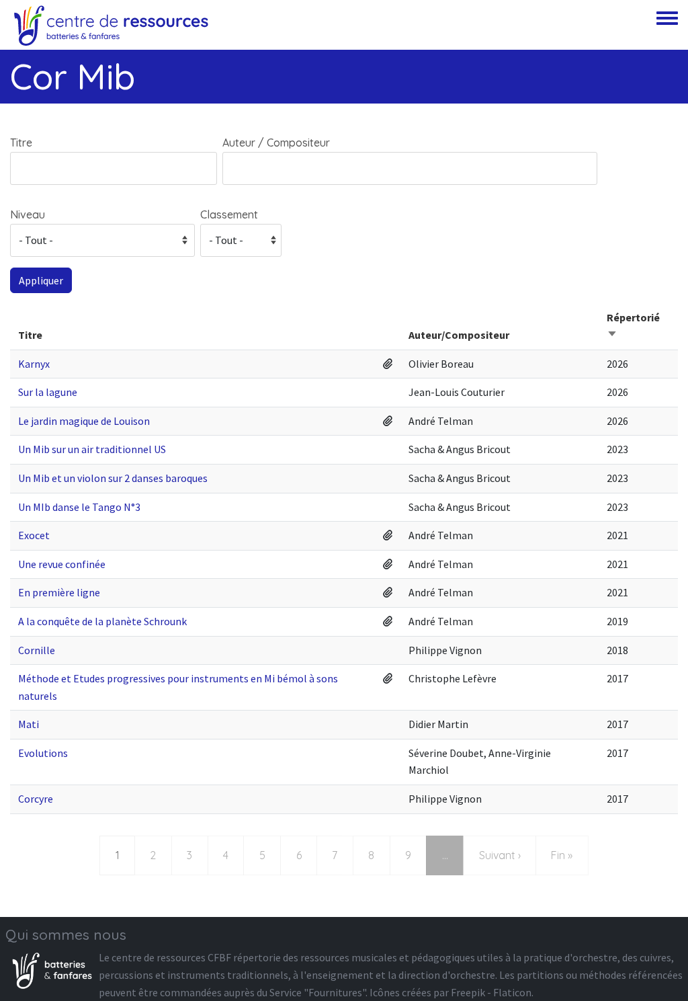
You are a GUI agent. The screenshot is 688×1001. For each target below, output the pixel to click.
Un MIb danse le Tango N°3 (79, 507)
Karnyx (34, 363)
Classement (229, 214)
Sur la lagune (47, 392)
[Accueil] (111, 25)
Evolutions (43, 753)
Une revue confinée (61, 564)
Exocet (34, 535)
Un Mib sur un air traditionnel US (92, 449)
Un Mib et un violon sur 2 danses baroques (113, 478)
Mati (28, 724)
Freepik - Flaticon (491, 992)
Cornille (36, 650)
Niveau (27, 214)
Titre (21, 142)
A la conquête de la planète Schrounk (102, 621)
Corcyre (35, 798)
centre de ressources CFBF (171, 957)
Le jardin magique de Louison (84, 421)
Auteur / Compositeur (276, 142)
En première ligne (59, 592)
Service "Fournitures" (317, 992)
